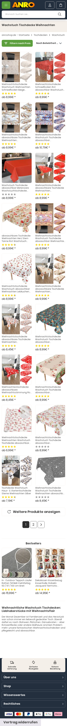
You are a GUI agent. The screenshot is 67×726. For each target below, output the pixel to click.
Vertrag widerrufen (20, 722)
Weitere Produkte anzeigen (36, 511)
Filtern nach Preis (20, 43)
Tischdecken (41, 35)
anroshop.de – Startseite (16, 35)
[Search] (59, 14)
